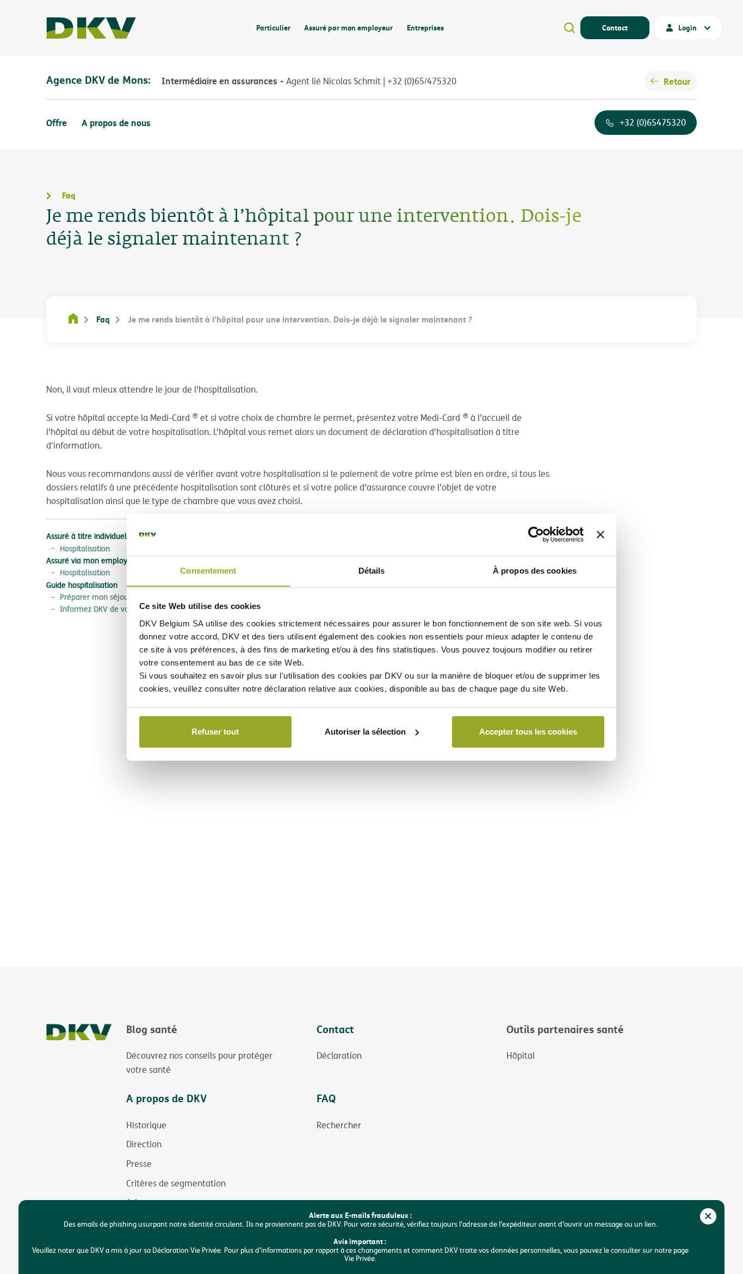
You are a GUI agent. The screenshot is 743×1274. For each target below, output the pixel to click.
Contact (615, 27)
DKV (91, 28)
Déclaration (339, 1055)
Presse (139, 1164)
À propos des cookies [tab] (535, 570)
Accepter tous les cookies (528, 731)
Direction (144, 1144)
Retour (677, 81)
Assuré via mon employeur (92, 560)
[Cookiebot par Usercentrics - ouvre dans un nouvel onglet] (536, 534)
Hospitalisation (85, 548)
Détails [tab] (371, 570)
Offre (56, 122)
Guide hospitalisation (81, 585)
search (569, 27)
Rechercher (339, 1125)
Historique (146, 1125)
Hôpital (520, 1055)
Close (708, 1216)
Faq (103, 319)
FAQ (326, 1098)
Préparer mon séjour (95, 597)
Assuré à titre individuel (86, 536)
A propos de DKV (166, 1098)
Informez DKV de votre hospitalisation (125, 609)
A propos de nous (116, 122)
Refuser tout (215, 731)
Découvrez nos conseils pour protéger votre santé (199, 1062)
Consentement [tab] (208, 570)
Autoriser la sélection (365, 731)
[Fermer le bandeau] (600, 534)
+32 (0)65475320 (653, 122)
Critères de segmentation (176, 1183)
